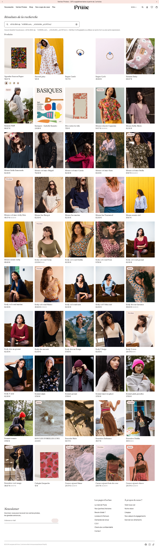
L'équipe (128, 512)
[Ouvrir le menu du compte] (147, 7)
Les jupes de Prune (14, 544)
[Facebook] (146, 544)
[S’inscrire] (54, 521)
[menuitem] (53, 7)
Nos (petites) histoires (103, 508)
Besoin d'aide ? (100, 512)
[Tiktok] (153, 544)
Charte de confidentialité (104, 527)
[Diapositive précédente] (38, 56)
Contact (98, 531)
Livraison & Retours (102, 516)
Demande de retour (102, 520)
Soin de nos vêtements (133, 520)
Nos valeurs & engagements (135, 516)
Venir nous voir (130, 505)
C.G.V (97, 523)
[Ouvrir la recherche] (142, 7)
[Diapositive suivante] (60, 56)
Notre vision (129, 508)
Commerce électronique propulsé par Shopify (33, 544)
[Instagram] (149, 544)
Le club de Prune (101, 505)
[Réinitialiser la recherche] (76, 24)
